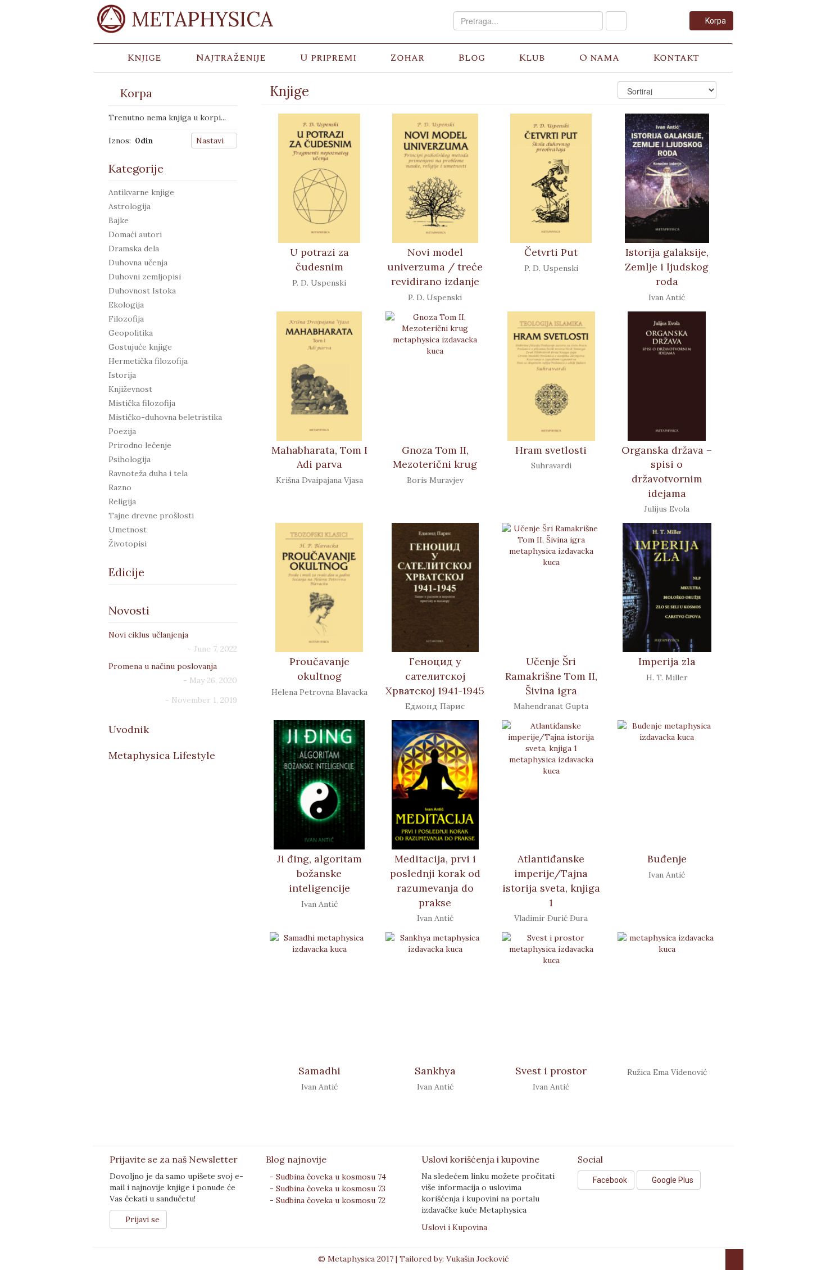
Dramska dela (133, 248)
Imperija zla (667, 661)
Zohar (407, 57)
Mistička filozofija (141, 403)
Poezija (122, 431)
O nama (599, 57)
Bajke (118, 220)
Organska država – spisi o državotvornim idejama (666, 472)
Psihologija (129, 459)
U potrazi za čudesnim (319, 259)
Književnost (130, 389)
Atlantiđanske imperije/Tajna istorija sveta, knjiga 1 (551, 880)
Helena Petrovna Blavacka (319, 692)
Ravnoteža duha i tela (148, 473)
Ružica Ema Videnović (667, 1072)
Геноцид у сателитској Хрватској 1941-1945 (434, 676)
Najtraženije (231, 57)
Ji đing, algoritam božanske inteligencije (319, 873)
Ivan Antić (666, 297)
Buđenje (667, 858)
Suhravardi (551, 465)
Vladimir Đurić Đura (551, 918)
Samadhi (319, 1070)
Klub (532, 57)
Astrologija (129, 206)
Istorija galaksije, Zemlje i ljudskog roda (667, 266)
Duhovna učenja (137, 262)
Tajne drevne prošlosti (151, 515)
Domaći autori (135, 234)
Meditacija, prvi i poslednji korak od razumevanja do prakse (435, 880)
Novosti (128, 610)
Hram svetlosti (551, 450)
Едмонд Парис (435, 706)
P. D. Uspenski (319, 283)
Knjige (144, 57)
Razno (119, 487)
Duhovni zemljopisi (144, 277)
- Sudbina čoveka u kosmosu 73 (327, 1188)
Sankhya (435, 1070)
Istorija (122, 375)
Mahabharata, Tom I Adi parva (319, 457)
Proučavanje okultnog (319, 669)
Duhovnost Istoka (142, 291)
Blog (471, 57)
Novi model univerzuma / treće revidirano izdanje (435, 266)
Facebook (609, 1180)
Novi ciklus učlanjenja (148, 635)
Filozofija (126, 319)
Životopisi (127, 544)
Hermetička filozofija (148, 361)
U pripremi (327, 57)
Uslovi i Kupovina (454, 1227)
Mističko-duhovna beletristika (165, 417)
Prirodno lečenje (139, 445)
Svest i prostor (551, 1070)
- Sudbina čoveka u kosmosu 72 (327, 1200)
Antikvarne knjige (141, 192)
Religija (122, 501)
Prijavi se (141, 1219)
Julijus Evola (666, 509)
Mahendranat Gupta (551, 706)
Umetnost (127, 530)
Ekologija (126, 305)
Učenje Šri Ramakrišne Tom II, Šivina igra (551, 676)
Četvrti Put (551, 252)
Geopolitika (130, 333)
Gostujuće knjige (140, 347)
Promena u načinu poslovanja (162, 666)
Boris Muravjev (435, 480)
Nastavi (211, 140)
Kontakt (676, 57)
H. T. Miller (667, 677)
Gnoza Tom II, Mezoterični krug (435, 457)
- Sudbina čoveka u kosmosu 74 (328, 1177)
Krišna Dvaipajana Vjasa (319, 480)
